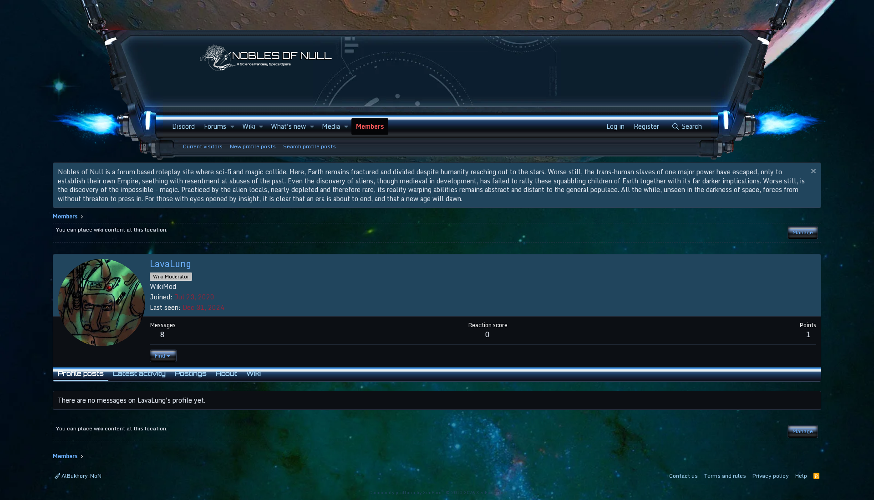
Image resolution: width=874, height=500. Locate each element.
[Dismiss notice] (812, 172)
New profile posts (253, 146)
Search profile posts (309, 146)
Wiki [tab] (253, 373)
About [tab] (226, 373)
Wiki (248, 126)
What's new (288, 126)
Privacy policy (770, 475)
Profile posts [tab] (81, 373)
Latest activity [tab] (139, 373)
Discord (183, 126)
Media (331, 126)
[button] (232, 126)
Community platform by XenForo (437, 492)
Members (370, 126)
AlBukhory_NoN (81, 475)
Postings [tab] (191, 373)
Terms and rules (725, 475)
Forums (215, 126)
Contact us (683, 475)
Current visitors (203, 146)
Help (801, 475)
